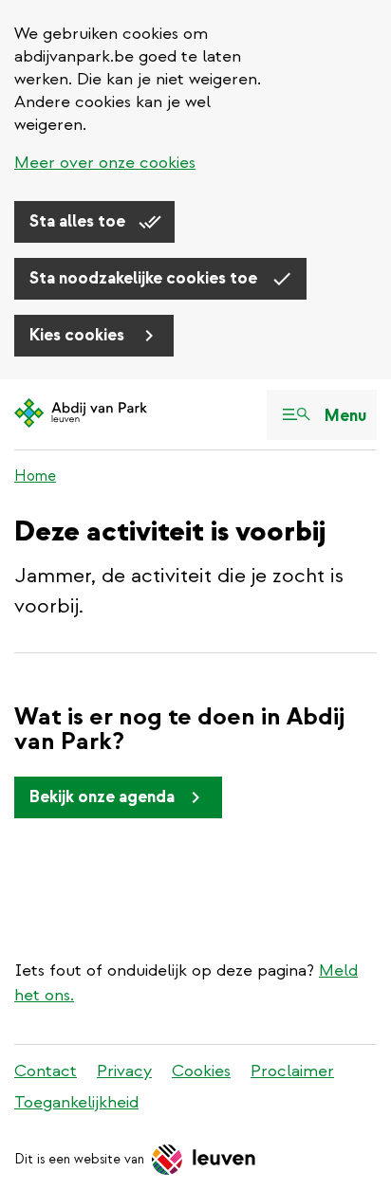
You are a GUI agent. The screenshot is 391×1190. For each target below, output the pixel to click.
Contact (45, 1071)
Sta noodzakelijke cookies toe (145, 278)
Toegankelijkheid (76, 1102)
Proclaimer (292, 1071)
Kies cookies (78, 335)
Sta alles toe (79, 221)
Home (35, 476)
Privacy (124, 1071)
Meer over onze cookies (105, 163)
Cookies (201, 1071)
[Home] (81, 414)
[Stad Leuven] (204, 1159)
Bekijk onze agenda (102, 797)
